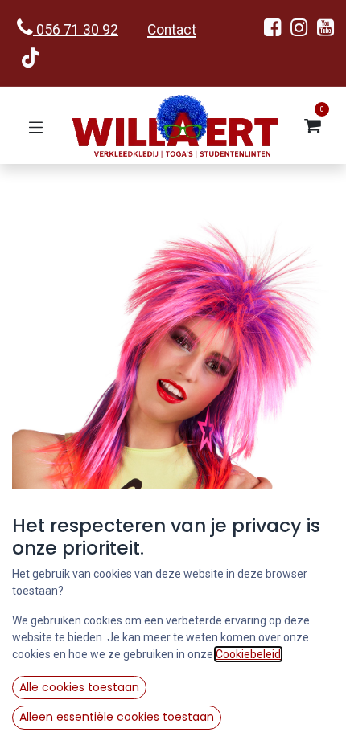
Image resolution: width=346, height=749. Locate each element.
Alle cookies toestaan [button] (79, 687)
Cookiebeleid (248, 654)
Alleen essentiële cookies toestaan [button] (116, 717)
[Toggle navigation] (36, 126)
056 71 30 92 (75, 30)
